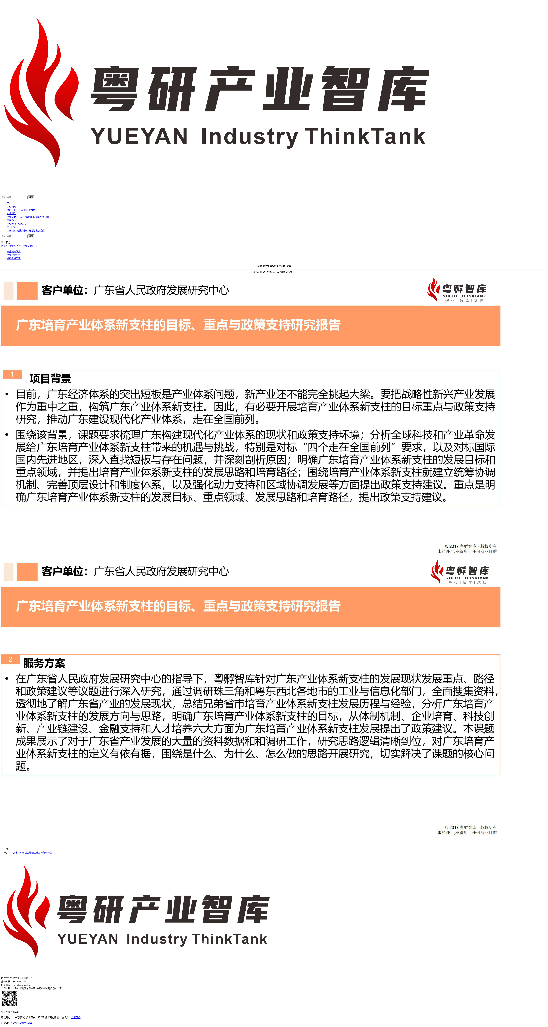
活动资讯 (11, 224)
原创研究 (11, 210)
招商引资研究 (42, 217)
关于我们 (11, 227)
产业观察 (21, 210)
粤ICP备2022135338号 (21, 1023)
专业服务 (11, 213)
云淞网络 (75, 1017)
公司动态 (11, 220)
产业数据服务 (28, 217)
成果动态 (21, 224)
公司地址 (30, 230)
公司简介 (11, 230)
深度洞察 (11, 206)
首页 (9, 203)
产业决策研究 (14, 217)
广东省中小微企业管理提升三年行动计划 (31, 852)
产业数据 (30, 210)
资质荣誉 (21, 230)
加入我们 (40, 230)
